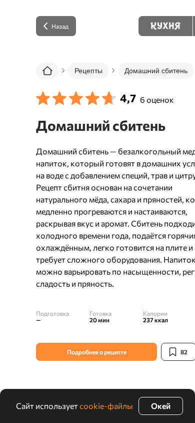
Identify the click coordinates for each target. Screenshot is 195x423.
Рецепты (88, 71)
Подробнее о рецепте (96, 351)
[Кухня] (165, 26)
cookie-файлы (106, 405)
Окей (160, 405)
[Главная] (47, 70)
